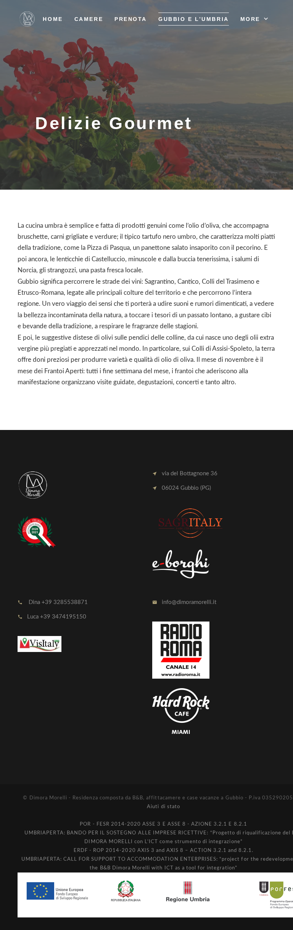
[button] (255, 19)
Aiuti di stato (163, 806)
